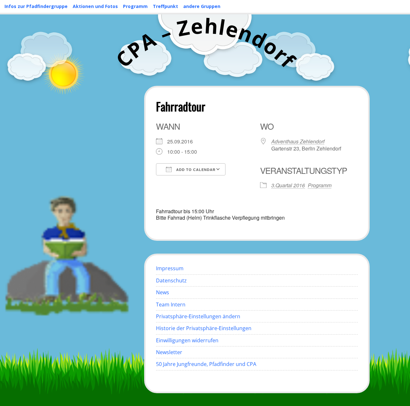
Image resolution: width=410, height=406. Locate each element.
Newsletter (169, 352)
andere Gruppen (201, 6)
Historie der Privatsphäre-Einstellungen (203, 328)
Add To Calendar (195, 170)
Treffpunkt (165, 6)
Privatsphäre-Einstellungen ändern (198, 316)
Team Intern (170, 304)
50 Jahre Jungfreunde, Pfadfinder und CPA (206, 364)
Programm (135, 6)
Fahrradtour (180, 106)
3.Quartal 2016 (288, 185)
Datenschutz (171, 280)
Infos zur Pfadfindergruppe (36, 6)
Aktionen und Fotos (95, 6)
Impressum (170, 268)
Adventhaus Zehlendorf (297, 141)
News (162, 292)
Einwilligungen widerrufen (187, 340)
